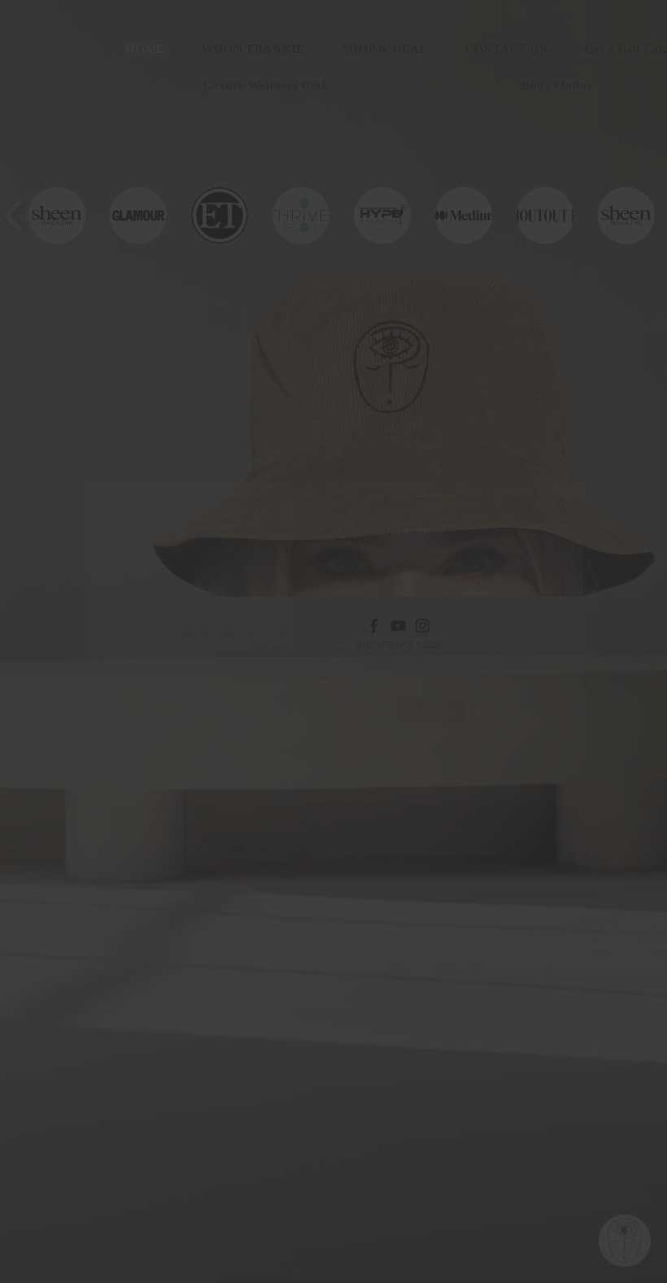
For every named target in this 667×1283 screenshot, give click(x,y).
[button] (558, 465)
